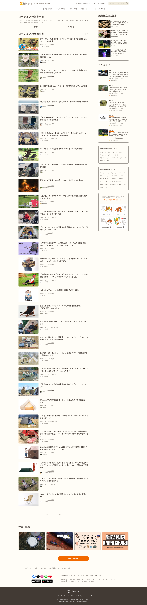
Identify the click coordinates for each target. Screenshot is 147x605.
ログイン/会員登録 (99, 3)
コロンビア (113, 176)
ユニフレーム (104, 181)
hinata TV (90, 596)
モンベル (114, 173)
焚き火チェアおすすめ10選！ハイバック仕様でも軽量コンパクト (63, 181)
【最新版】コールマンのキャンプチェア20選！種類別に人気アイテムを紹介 (63, 197)
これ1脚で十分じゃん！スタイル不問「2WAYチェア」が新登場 (63, 86)
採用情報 (84, 581)
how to (91, 9)
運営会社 (91, 581)
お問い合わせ (81, 579)
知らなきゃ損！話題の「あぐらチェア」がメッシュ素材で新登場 (64, 101)
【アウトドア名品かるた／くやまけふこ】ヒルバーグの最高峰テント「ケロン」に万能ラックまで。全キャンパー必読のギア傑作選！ (64, 465)
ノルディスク (104, 184)
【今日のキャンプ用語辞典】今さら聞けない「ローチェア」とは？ (63, 385)
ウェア (116, 155)
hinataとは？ (64, 579)
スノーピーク (104, 176)
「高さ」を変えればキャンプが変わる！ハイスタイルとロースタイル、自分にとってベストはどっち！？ (64, 370)
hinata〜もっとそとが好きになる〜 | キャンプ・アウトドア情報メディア (74, 591)
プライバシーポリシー (74, 581)
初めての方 (101, 9)
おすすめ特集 (47, 9)
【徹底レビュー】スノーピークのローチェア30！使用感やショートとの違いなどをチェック (63, 71)
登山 (109, 160)
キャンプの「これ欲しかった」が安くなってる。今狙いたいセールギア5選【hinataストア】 (119, 42)
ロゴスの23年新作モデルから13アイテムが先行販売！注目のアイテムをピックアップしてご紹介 (63, 448)
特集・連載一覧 (73, 558)
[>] (60, 515)
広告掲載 (72, 579)
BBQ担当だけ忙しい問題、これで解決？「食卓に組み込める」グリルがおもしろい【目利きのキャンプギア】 (119, 32)
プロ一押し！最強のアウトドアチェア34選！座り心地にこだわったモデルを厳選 (63, 40)
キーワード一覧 (110, 579)
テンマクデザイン (106, 187)
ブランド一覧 (90, 579)
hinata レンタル (68, 596)
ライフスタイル (51, 327)
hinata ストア (58, 596)
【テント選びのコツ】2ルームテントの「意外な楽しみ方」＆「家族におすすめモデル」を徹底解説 (63, 134)
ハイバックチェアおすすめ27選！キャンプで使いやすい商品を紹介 (63, 495)
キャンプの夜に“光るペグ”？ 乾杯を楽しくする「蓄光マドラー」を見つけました (119, 51)
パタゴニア (122, 173)
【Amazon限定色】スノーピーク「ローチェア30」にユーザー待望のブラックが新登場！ (63, 118)
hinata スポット (80, 596)
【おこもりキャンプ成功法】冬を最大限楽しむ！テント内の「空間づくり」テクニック (64, 228)
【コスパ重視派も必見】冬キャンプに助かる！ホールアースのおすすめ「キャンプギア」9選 (64, 213)
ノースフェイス (105, 173)
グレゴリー (123, 184)
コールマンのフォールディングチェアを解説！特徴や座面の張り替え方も (64, 166)
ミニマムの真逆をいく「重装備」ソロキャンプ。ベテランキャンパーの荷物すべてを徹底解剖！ (64, 338)
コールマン (122, 176)
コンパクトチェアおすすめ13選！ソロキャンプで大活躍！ (62, 149)
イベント (103, 160)
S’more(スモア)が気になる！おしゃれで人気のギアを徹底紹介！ (62, 401)
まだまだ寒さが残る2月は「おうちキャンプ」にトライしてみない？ (64, 323)
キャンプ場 (73, 9)
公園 (114, 158)
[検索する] (127, 3)
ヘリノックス (114, 184)
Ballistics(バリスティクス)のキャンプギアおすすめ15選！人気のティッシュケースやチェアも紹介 (63, 260)
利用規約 (63, 581)
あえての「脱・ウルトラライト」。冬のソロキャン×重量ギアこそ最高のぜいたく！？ (64, 354)
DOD (102, 178)
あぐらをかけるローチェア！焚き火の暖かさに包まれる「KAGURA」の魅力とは (61, 307)
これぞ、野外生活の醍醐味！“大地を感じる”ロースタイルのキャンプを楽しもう (64, 417)
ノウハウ (50, 233)
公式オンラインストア (84, 3)
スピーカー (104, 152)
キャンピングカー (106, 158)
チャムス (108, 178)
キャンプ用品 (60, 9)
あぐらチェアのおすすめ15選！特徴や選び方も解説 (59, 290)
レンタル (103, 155)
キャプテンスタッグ (116, 181)
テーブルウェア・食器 (115, 152)
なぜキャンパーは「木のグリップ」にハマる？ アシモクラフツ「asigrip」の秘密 (119, 22)
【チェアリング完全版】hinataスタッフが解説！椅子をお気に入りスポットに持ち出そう (64, 480)
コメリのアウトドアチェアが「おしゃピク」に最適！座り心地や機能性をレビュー (64, 56)
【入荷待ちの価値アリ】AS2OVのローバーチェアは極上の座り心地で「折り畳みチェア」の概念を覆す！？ (64, 244)
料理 (82, 9)
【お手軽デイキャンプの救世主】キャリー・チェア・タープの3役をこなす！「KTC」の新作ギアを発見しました (64, 276)
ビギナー (110, 155)
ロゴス (121, 178)
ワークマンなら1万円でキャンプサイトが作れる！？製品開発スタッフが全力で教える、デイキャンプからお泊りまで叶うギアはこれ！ (64, 433)
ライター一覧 (100, 579)
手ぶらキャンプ (121, 158)
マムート (115, 178)
